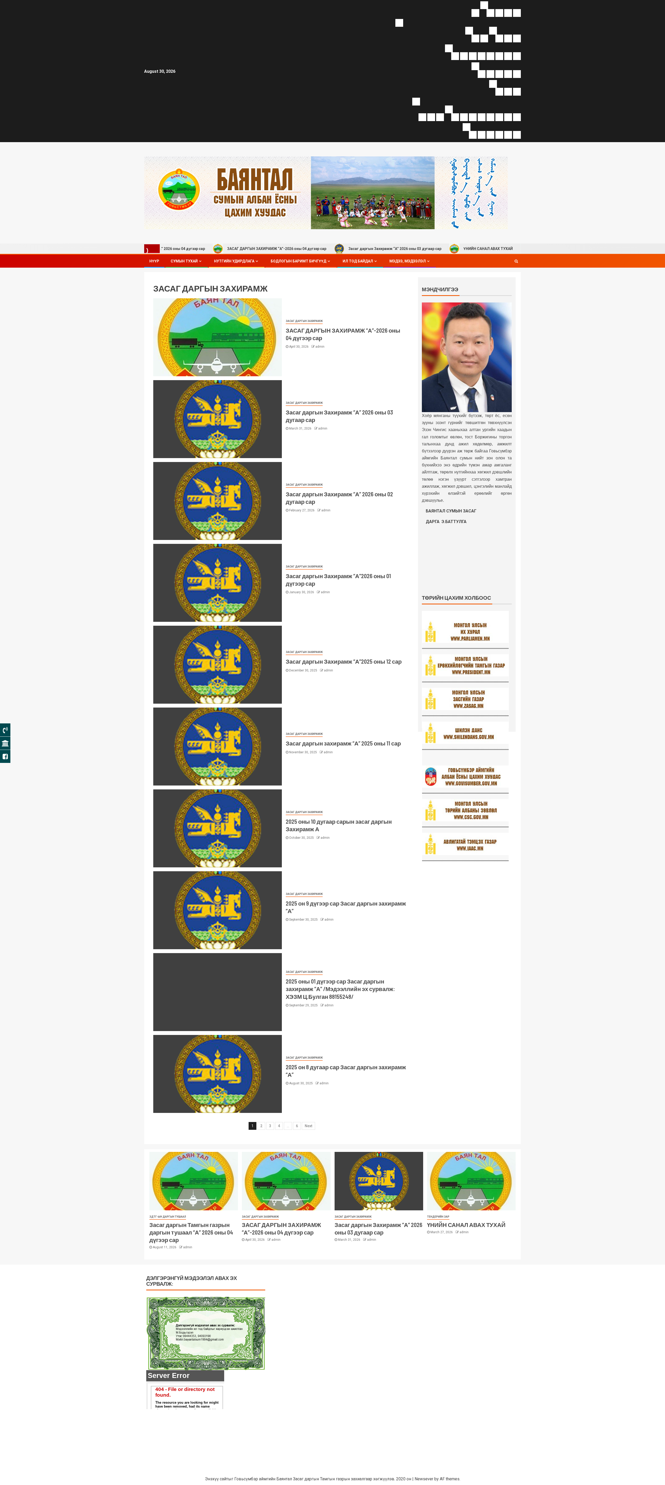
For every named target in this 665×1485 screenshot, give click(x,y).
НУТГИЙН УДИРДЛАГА (234, 261)
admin (319, 346)
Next (308, 1126)
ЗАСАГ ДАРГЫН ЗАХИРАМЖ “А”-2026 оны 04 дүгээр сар (195, 249)
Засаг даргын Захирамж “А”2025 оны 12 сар (344, 661)
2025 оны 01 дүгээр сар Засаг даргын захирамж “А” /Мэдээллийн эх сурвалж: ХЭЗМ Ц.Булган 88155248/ (340, 989)
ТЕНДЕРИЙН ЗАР (438, 1216)
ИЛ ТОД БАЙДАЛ (358, 261)
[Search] (516, 261)
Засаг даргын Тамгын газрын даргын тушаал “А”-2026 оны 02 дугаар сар (520, 249)
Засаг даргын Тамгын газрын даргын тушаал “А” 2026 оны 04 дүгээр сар (191, 1232)
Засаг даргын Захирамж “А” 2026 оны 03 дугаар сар (313, 249)
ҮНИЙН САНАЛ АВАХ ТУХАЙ (407, 249)
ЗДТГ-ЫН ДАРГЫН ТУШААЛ (167, 1216)
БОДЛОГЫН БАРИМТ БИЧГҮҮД (298, 261)
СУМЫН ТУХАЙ (184, 261)
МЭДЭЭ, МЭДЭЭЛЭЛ (407, 261)
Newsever (424, 1478)
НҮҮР (154, 261)
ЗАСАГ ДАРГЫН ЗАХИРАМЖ (304, 321)
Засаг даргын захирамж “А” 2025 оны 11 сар (343, 743)
